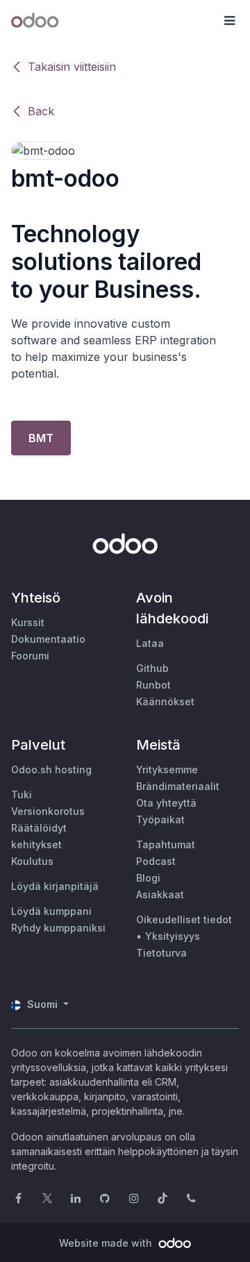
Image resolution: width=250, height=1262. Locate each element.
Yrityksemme (167, 769)
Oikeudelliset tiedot (184, 919)
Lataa (150, 643)
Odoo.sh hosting (51, 769)
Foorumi (30, 656)
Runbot (153, 685)
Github (152, 668)
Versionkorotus (48, 811)
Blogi (148, 878)
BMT (40, 438)
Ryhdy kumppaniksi (58, 928)
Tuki (21, 794)
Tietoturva (161, 953)
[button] (229, 21)
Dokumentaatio (48, 639)
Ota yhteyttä (166, 803)
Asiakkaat (160, 894)
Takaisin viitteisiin (72, 67)
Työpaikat (160, 819)
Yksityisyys (172, 936)
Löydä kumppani (51, 911)
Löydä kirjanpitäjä (55, 886)
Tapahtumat (165, 844)
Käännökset (165, 701)
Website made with (107, 1243)
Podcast (156, 861)
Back (41, 111)
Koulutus (32, 861)
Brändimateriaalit (177, 786)
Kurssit (27, 622)
